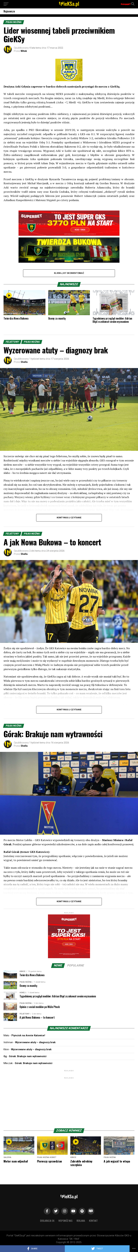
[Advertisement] (69, 1101)
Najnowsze (9, 11)
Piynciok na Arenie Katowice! (28, 1035)
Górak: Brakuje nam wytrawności (27, 1056)
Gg (5, 1056)
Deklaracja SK (47, 1220)
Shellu (24, 362)
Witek (24, 51)
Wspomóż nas (65, 1220)
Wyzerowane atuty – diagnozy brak (35, 1042)
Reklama (81, 1220)
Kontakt (93, 1220)
